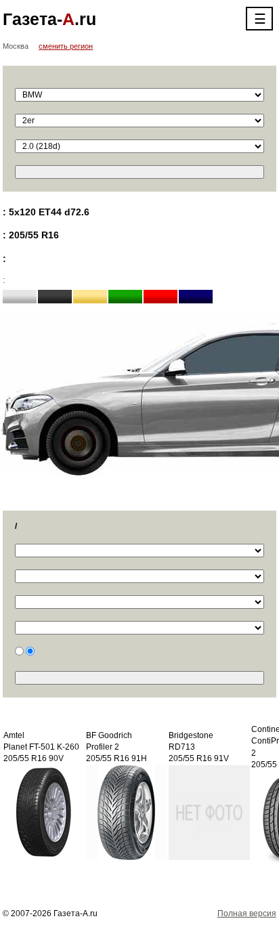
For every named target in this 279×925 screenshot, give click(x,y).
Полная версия (246, 913)
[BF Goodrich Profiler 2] (126, 812)
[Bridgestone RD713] (209, 812)
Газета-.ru (49, 18)
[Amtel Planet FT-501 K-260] (44, 812)
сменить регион (66, 46)
